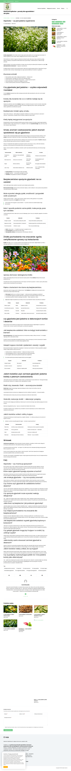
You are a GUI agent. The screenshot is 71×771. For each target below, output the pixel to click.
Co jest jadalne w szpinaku (9, 628)
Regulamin (17, 1)
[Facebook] (9, 575)
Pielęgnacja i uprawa (51, 8)
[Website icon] (25, 594)
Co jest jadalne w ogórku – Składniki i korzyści (39, 615)
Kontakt (5, 1)
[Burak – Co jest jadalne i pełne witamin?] (41, 658)
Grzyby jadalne (35, 568)
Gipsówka (18, 568)
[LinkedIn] (42, 575)
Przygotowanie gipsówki (32, 570)
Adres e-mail (22, 713)
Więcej (62, 8)
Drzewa (53, 21)
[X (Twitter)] (20, 575)
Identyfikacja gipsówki (9, 570)
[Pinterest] (31, 575)
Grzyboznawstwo (26, 568)
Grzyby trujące (43, 568)
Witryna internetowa (38, 713)
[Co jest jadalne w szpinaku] (10, 623)
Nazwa (5, 713)
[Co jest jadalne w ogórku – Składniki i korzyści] (41, 609)
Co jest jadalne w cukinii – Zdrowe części (9, 615)
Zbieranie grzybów (42, 570)
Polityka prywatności (10, 1)
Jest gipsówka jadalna (20, 570)
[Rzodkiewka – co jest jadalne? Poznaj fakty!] (25, 623)
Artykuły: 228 (25, 596)
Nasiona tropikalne (42, 8)
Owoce (58, 8)
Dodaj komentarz (8, 717)
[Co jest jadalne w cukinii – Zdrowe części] (10, 609)
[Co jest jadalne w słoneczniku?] (25, 609)
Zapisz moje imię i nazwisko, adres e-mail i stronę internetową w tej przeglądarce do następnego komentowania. (24, 727)
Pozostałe (61, 23)
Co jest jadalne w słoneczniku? (25, 614)
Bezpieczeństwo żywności (9, 568)
